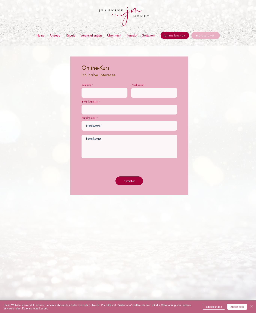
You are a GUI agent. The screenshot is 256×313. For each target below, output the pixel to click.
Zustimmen (237, 307)
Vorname (86, 85)
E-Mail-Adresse (90, 101)
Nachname (138, 85)
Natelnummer (89, 118)
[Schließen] (251, 306)
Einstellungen (214, 307)
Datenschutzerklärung (35, 308)
